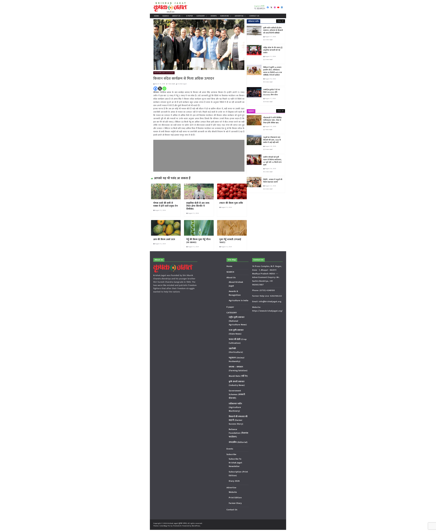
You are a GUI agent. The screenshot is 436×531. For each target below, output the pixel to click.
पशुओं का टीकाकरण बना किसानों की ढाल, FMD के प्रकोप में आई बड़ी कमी (272, 140)
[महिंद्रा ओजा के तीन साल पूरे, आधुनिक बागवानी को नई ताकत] (254, 54)
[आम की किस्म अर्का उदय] (166, 221)
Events (214, 16)
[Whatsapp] (164, 89)
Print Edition (235, 497)
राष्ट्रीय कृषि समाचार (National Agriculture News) (238, 321)
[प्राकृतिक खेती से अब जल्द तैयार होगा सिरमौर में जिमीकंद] (199, 185)
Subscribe (224, 16)
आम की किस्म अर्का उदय (164, 239)
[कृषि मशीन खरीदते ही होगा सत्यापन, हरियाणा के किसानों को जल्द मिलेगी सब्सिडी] (254, 34)
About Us (176, 16)
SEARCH (165, 16)
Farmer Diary (235, 503)
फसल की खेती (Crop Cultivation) (164, 73)
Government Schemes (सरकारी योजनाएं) (237, 394)
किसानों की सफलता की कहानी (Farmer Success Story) (238, 420)
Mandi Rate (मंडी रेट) (238, 376)
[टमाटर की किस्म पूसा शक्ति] (232, 185)
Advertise (239, 16)
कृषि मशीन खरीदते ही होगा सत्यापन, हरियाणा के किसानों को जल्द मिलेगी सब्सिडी (273, 30)
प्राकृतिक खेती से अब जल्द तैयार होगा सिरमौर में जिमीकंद (198, 206)
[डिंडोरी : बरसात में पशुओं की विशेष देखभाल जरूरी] (254, 185)
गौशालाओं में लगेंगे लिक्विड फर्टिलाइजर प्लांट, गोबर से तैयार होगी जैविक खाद (272, 120)
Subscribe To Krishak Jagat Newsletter (235, 462)
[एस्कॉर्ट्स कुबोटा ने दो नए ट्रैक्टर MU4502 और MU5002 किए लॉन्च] (254, 96)
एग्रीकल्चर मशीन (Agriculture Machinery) (235, 407)
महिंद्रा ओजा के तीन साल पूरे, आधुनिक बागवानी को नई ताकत (273, 50)
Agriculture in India (238, 300)
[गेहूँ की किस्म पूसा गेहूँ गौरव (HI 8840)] (199, 221)
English (257, 6)
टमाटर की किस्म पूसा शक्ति (231, 203)
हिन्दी (262, 6)
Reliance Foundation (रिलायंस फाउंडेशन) (238, 433)
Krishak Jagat (182, 84)
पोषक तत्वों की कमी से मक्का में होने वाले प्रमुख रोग (165, 204)
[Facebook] (155, 89)
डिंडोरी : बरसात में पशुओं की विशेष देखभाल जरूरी (272, 180)
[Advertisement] (198, 156)
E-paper (189, 16)
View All (280, 21)
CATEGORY (201, 16)
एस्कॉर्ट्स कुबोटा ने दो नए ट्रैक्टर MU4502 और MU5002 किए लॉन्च (271, 92)
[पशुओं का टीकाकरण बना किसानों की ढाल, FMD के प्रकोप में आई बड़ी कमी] (254, 144)
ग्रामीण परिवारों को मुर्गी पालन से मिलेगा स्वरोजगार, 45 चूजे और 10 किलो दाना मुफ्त (272, 161)
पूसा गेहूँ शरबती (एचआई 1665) (230, 240)
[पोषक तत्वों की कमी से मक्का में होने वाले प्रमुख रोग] (166, 185)
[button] (181, 16)
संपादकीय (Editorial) (238, 442)
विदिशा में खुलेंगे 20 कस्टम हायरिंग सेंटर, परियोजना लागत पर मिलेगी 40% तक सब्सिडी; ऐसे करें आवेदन (272, 71)
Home (156, 16)
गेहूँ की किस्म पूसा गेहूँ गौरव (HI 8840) (198, 240)
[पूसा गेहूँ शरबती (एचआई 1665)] (232, 221)
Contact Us (254, 16)
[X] (160, 89)
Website (233, 492)
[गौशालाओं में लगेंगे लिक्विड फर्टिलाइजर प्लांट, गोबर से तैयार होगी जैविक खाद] (254, 124)
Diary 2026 (234, 481)
